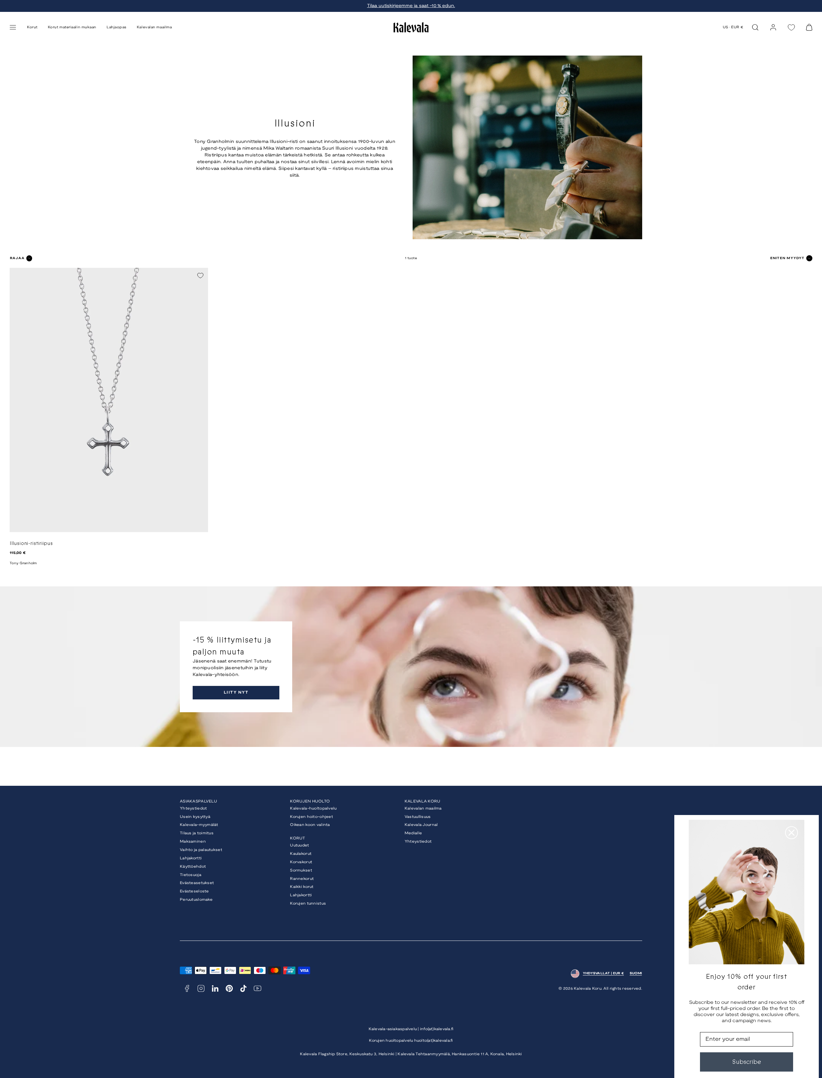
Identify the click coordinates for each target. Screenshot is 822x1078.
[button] (13, 27)
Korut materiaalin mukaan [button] (72, 27)
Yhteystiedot (193, 808)
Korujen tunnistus (308, 903)
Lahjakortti (191, 858)
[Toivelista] (791, 27)
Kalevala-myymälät (199, 825)
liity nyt (236, 692)
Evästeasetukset (197, 883)
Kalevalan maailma (423, 808)
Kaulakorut (300, 853)
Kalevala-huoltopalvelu (313, 808)
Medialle (413, 833)
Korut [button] (32, 27)
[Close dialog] (791, 832)
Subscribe (746, 1061)
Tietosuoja (190, 875)
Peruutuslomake (196, 899)
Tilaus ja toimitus (197, 833)
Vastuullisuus (418, 817)
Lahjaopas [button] (117, 27)
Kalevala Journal (421, 825)
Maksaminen (193, 841)
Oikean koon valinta (310, 825)
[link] (773, 27)
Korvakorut (301, 862)
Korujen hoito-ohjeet (311, 817)
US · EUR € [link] (733, 27)
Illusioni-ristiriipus (31, 543)
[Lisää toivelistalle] (200, 275)
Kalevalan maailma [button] (154, 27)
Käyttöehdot (193, 866)
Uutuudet (299, 845)
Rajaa (17, 258)
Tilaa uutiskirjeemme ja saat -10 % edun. (411, 6)
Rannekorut (302, 879)
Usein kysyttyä (195, 817)
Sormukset (301, 870)
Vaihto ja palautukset (201, 850)
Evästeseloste (194, 891)
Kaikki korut (301, 887)
